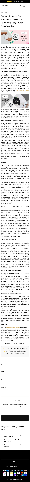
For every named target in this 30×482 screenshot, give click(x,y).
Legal (15, 461)
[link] (5, 5)
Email (2, 379)
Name (2, 371)
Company (15, 452)
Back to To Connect (16, 417)
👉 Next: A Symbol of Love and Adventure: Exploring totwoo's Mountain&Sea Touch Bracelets (15, 353)
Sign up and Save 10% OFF (15, 466)
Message (3, 387)
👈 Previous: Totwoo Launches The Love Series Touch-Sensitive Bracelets (15, 349)
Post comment (15, 400)
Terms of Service (16, 406)
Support (14, 456)
